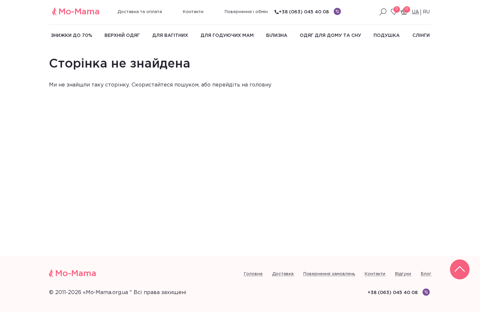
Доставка (283, 274)
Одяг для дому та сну (330, 36)
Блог (426, 274)
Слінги (421, 36)
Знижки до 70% (71, 36)
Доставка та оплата (140, 12)
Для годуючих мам (227, 36)
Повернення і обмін (246, 12)
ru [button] (426, 12)
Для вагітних (170, 36)
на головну (256, 85)
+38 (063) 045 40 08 (304, 12)
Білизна (276, 36)
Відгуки (403, 274)
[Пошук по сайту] (383, 12)
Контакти (193, 12)
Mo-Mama (79, 12)
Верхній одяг (122, 36)
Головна (253, 274)
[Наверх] (460, 269)
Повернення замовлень (329, 274)
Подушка (387, 36)
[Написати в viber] (337, 11)
